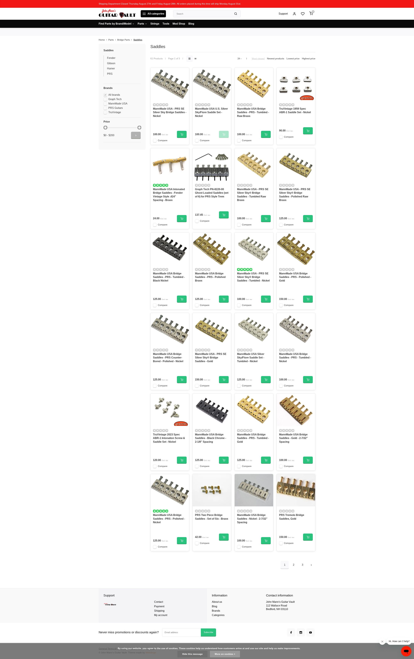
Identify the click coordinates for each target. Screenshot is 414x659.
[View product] (182, 134)
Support (283, 13)
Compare (162, 140)
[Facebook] (291, 632)
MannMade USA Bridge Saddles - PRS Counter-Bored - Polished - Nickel (168, 358)
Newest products (275, 58)
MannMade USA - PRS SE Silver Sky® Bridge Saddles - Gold (210, 358)
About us (217, 601)
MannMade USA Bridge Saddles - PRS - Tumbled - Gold (253, 438)
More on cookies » (225, 654)
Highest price (308, 58)
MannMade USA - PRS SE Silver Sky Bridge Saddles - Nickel (169, 112)
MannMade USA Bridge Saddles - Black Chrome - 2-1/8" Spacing (210, 438)
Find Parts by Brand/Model (115, 23)
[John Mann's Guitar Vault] (117, 14)
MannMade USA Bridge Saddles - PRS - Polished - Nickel (169, 519)
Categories (218, 615)
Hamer (111, 68)
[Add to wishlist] (184, 72)
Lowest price (293, 58)
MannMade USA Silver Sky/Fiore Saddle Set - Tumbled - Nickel (250, 358)
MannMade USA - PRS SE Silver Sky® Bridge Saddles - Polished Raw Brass (294, 194)
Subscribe (208, 632)
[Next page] (311, 565)
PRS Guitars (115, 108)
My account (160, 615)
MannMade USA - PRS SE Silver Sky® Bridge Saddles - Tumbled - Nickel (253, 277)
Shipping (159, 610)
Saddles (137, 40)
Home (102, 40)
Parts (141, 23)
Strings (154, 23)
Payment (159, 606)
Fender (111, 58)
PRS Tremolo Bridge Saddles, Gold (291, 517)
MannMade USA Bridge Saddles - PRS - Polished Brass (210, 277)
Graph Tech (115, 99)
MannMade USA (117, 103)
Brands (216, 610)
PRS (110, 73)
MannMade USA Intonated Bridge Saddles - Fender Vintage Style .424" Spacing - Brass (169, 194)
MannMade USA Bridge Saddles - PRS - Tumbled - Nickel (295, 358)
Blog (191, 23)
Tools (166, 23)
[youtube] (310, 632)
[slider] (105, 127)
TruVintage (114, 112)
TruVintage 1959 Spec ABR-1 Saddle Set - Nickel (295, 110)
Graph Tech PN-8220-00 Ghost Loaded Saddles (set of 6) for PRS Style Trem (211, 193)
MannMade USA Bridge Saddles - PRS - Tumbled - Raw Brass (253, 112)
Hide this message (192, 654)
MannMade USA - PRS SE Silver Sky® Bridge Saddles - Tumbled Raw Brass (252, 194)
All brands (114, 94)
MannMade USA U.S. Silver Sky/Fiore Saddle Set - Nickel (211, 112)
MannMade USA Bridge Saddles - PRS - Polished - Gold (295, 277)
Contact (158, 601)
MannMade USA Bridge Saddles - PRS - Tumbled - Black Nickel (169, 277)
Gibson (111, 63)
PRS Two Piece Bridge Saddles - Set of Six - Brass (211, 517)
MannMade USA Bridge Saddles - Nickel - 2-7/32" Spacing (252, 519)
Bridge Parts (123, 40)
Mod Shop (179, 23)
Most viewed (258, 58)
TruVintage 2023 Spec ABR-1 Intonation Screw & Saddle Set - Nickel (169, 438)
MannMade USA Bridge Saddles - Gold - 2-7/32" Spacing (293, 438)
